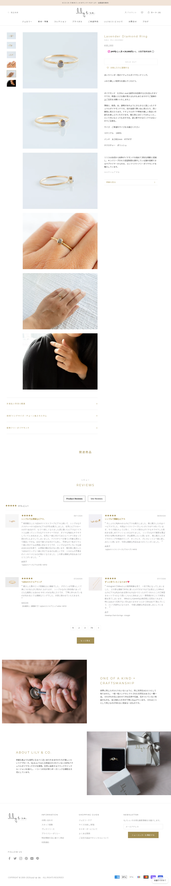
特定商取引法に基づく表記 (53, 838)
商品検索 (13, 12)
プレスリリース (48, 829)
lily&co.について (113, 21)
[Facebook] (123, 171)
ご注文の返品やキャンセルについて (94, 838)
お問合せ (133, 21)
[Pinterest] (132, 171)
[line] (37, 858)
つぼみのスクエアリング (31, 581)
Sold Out (131, 62)
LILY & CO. (36, 877)
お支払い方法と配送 (16, 404)
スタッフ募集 (47, 825)
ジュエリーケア (85, 820)
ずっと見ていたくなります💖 (117, 581)
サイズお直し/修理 (86, 825)
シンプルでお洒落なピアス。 (33, 519)
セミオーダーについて (88, 829)
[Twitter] (127, 171)
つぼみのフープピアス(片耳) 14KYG (34, 565)
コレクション (60, 21)
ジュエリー (27, 21)
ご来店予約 (93, 21)
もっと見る (85, 641)
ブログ (146, 21)
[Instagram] (20, 858)
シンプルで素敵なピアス (115, 519)
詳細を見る (111, 182)
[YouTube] (31, 858)
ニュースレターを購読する (143, 835)
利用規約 (45, 842)
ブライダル (77, 21)
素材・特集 (43, 21)
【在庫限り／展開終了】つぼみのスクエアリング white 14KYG (43, 606)
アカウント (132, 12)
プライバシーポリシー (51, 833)
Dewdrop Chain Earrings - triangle (117, 615)
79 (91, 627)
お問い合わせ (47, 820)
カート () (155, 12)
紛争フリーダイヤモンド (18, 428)
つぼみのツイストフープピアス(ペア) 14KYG (121, 549)
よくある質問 (84, 833)
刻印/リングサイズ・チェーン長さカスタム (27, 416)
